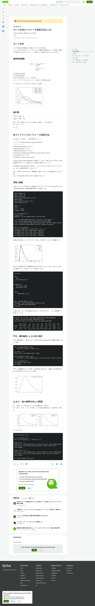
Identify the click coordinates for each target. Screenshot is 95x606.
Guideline (22, 575)
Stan (30, 33)
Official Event (24, 4)
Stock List (10, 4)
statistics (20, 33)
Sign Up (41, 550)
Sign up (13, 601)
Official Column (34, 5)
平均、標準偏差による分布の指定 (80, 60)
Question (17, 4)
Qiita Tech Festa (40, 578)
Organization (44, 4)
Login (83, 2)
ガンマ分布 (74, 49)
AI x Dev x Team (64, 5)
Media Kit (22, 578)
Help (21, 583)
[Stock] (3, 15)
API (36, 585)
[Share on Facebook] (3, 26)
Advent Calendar (40, 575)
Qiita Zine (69, 570)
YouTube (53, 578)
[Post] (3, 22)
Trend (4, 4)
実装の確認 (75, 58)
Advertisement (23, 585)
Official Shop (70, 573)
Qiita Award (38, 580)
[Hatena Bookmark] (3, 31)
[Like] (3, 9)
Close (19, 601)
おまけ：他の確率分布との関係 (79, 62)
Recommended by (24, 498)
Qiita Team (69, 568)
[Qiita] (5, 2)
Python (15, 33)
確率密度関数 (76, 51)
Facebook (53, 575)
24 (3, 12)
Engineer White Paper (41, 583)
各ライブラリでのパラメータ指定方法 (80, 55)
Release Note (39, 568)
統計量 (74, 53)
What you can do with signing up (27, 484)
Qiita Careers (54, 5)
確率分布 (26, 33)
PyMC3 (34, 33)
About (21, 568)
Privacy (22, 573)
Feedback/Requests (25, 580)
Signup (89, 2)
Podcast (53, 580)
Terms (21, 570)
